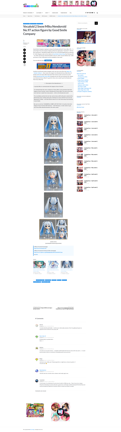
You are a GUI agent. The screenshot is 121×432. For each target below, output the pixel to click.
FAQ (70, 12)
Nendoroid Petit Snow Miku (43, 76)
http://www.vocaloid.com (40, 248)
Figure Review (64, 12)
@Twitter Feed (80, 107)
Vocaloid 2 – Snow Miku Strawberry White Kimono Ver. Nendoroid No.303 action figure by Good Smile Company (39, 270)
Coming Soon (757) (82, 77)
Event (46, 12)
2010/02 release (26, 23)
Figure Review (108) (83, 81)
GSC (37, 254)
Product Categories (27, 12)
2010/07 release (33, 23)
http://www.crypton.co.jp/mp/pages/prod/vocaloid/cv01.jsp (48, 252)
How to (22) (81, 83)
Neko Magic (32, 429)
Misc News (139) (82, 86)
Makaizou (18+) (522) (83, 85)
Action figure (40, 23)
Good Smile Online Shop (59, 54)
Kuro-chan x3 (43, 336)
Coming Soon (55, 12)
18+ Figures (38, 12)
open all (79, 73)
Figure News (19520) (83, 80)
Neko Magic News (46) (83, 90)
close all (84, 73)
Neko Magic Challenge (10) (84, 88)
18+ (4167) (80, 75)
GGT (24, 40)
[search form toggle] (97, 12)
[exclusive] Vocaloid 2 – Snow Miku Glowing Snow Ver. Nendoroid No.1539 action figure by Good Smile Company (66, 270)
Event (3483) (81, 78)
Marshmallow (43, 370)
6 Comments (27, 44)
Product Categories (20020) (85, 91)
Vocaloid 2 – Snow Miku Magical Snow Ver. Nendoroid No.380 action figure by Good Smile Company (53, 270)
